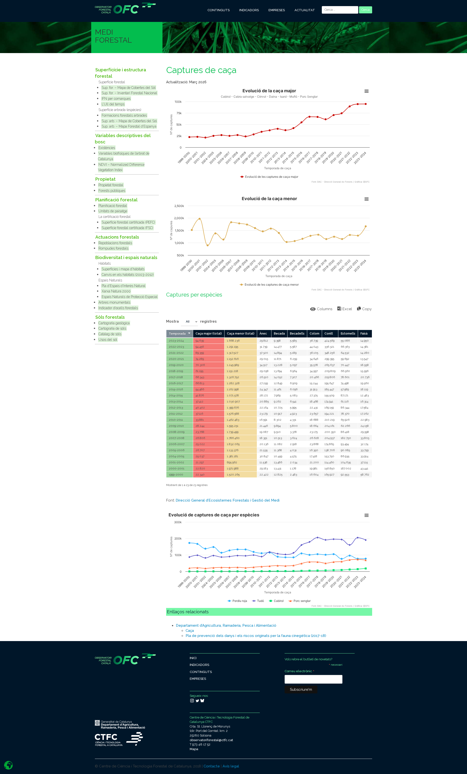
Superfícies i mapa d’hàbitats (123, 269)
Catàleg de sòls (110, 334)
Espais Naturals (110, 280)
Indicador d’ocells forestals (118, 308)
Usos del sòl (108, 340)
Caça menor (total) (240, 333)
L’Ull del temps (113, 104)
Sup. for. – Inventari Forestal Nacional (129, 93)
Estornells (348, 333)
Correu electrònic (299, 671)
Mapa (194, 749)
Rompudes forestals (113, 248)
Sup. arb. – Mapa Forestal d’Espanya (129, 126)
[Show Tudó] (258, 601)
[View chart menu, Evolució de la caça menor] (366, 199)
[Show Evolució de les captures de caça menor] (269, 284)
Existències (107, 148)
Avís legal (231, 766)
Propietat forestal (111, 185)
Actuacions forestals (117, 237)
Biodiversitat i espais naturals (126, 257)
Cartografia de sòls (112, 328)
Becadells (297, 333)
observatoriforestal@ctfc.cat (211, 740)
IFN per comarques (116, 99)
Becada (279, 333)
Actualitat (305, 10)
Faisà (364, 333)
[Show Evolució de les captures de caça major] (269, 176)
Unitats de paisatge (113, 211)
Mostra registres (191, 321)
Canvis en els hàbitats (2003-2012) (128, 275)
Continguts (218, 10)
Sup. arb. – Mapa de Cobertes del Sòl (129, 121)
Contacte (212, 766)
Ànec (263, 333)
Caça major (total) (209, 333)
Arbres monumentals (114, 302)
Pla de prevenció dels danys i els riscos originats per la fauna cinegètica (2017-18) (256, 636)
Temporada (177, 333)
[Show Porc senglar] (300, 601)
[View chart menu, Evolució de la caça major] (366, 91)
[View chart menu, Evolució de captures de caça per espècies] (366, 515)
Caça (190, 630)
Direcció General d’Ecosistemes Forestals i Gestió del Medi (227, 500)
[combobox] (189, 321)
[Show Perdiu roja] (237, 601)
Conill (328, 333)
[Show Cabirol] (276, 601)
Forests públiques (112, 191)
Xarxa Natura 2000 (116, 291)
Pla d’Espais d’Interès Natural (123, 286)
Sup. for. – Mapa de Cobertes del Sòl (129, 88)
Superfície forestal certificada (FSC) (127, 228)
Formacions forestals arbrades (124, 115)
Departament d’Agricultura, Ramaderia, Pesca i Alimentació (226, 625)
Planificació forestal (116, 199)
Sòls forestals (110, 317)
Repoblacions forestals (115, 243)
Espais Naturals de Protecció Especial (130, 297)
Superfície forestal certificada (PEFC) (128, 222)
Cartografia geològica (114, 323)
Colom (314, 333)
